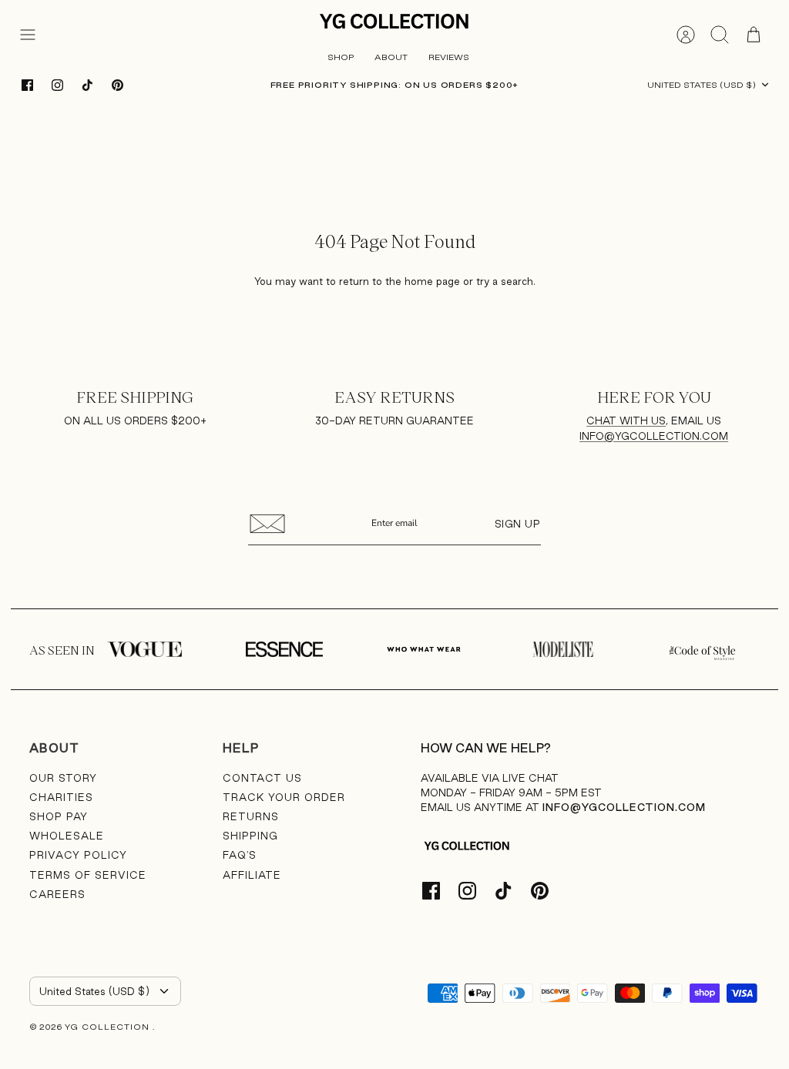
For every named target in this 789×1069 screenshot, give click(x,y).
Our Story (63, 777)
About (391, 57)
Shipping (250, 835)
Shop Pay (58, 816)
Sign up (518, 523)
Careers (57, 894)
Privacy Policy (78, 855)
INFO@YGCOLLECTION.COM (653, 436)
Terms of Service (87, 875)
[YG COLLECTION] (394, 22)
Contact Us (262, 777)
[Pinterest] (117, 85)
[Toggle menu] (35, 34)
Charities (61, 797)
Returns (251, 816)
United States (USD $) (701, 84)
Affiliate (252, 875)
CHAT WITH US (626, 420)
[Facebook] (27, 85)
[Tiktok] (87, 85)
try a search (504, 281)
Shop (340, 57)
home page (432, 281)
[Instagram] (57, 85)
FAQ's (240, 855)
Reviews (448, 57)
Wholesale (66, 835)
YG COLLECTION (109, 1026)
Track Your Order (284, 797)
